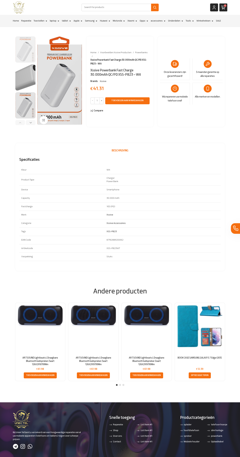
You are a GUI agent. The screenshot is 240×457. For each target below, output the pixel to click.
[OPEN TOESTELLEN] (46, 21)
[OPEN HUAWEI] (109, 21)
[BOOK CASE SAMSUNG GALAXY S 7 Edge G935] (199, 326)
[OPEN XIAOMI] (136, 21)
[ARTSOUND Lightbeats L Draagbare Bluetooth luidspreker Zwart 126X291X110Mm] (40, 315)
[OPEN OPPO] (147, 21)
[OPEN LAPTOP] (58, 21)
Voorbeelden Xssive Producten (115, 52)
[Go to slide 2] (120, 385)
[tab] (120, 150)
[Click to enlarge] (44, 120)
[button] (20, 122)
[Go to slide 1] (117, 385)
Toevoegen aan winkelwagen (127, 100)
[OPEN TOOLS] (193, 21)
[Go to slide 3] (123, 385)
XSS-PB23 (112, 231)
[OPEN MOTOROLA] (124, 21)
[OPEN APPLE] (81, 21)
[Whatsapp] (30, 446)
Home (93, 52)
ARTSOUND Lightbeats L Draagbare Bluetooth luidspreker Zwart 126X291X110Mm (40, 361)
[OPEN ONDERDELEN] (182, 21)
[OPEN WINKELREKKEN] (212, 21)
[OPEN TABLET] (70, 21)
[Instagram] (22, 446)
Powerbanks (141, 52)
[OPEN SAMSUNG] (96, 21)
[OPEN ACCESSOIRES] (164, 21)
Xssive (103, 81)
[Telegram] (15, 446)
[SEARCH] (155, 7)
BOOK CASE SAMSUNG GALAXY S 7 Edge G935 (200, 358)
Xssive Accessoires (116, 223)
